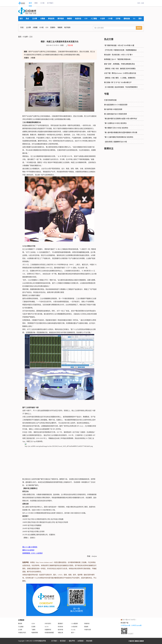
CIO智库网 (74, 626)
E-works (73, 629)
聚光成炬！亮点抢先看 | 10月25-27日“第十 (118, 55)
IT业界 (25, 37)
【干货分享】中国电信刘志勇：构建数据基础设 (120, 50)
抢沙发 (70, 45)
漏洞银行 (60, 623)
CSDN (33, 623)
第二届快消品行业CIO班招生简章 (115, 114)
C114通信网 (74, 623)
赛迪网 (86, 626)
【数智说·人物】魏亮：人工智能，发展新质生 (120, 78)
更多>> (73, 632)
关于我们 (50, 3)
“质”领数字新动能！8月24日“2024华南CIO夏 (119, 45)
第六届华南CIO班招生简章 (113, 109)
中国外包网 (87, 629)
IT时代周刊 (48, 623)
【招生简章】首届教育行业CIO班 (115, 142)
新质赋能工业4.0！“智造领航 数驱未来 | (117, 59)
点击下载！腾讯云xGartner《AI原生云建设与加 (120, 73)
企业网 (20, 629)
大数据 (33, 58)
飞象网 (33, 629)
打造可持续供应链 (110, 100)
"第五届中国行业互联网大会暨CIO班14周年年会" (120, 118)
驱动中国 (60, 629)
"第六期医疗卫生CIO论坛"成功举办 (116, 128)
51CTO (46, 626)
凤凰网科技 (48, 629)
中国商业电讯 (22, 632)
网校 (36, 3)
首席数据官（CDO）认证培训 (32, 553)
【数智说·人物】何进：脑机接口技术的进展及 (120, 68)
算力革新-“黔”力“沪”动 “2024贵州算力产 (118, 82)
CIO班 (42, 3)
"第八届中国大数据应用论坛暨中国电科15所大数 (120, 132)
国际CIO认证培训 (28, 550)
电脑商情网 (34, 632)
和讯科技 (60, 626)
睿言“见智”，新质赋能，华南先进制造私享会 (119, 64)
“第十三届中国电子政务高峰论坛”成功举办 (118, 137)
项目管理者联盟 (49, 632)
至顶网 (33, 626)
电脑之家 (60, 632)
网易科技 (86, 623)
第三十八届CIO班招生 (29, 547)
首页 (30, 3)
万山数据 (20, 626)
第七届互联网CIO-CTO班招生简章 (115, 105)
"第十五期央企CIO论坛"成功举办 (115, 123)
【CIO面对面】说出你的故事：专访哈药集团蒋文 (121, 87)
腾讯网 (20, 623)
